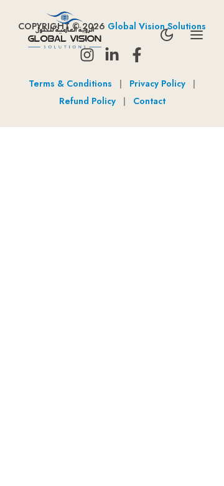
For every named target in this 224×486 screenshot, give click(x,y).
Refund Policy (87, 101)
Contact (149, 101)
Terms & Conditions (70, 83)
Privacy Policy (157, 83)
